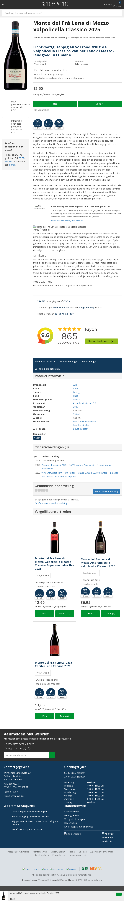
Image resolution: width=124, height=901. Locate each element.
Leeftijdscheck (42, 855)
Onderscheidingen (68, 361)
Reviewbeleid (70, 822)
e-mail (12, 164)
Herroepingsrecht (77, 855)
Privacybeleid (58, 855)
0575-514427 (11, 792)
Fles (55, 103)
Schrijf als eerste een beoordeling (50, 37)
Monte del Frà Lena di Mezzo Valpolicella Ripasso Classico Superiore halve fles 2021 (54, 563)
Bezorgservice (71, 815)
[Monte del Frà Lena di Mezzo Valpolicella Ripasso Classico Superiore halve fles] (54, 537)
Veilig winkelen (58, 851)
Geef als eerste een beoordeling (51, 503)
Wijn (75, 384)
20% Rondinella (81, 425)
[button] (48, 123)
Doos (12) (64, 613)
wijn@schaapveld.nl (14, 795)
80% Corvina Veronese (84, 421)
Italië (75, 395)
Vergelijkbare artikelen (47, 368)
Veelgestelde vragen (74, 819)
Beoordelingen (89, 361)
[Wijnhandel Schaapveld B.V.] (55, 4)
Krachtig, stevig (90, 573)
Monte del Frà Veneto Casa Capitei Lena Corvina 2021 (53, 664)
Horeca (72, 851)
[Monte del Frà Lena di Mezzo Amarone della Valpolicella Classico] (100, 537)
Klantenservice (71, 811)
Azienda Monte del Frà (84, 403)
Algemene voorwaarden (101, 851)
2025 (75, 406)
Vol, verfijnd (43, 575)
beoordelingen (93, 880)
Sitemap (83, 851)
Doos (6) (99, 103)
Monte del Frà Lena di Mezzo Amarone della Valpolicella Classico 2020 (98, 563)
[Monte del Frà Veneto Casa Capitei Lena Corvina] (54, 640)
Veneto (76, 399)
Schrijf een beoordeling (106, 491)
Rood (75, 388)
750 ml (76, 414)
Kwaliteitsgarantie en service (78, 826)
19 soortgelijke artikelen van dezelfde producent (91, 37)
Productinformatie (45, 361)
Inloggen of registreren (18, 851)
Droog (76, 392)
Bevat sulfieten (80, 428)
